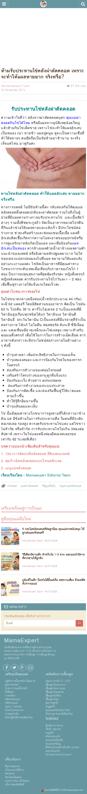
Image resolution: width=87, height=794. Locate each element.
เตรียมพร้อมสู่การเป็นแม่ (21, 508)
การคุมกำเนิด (12, 714)
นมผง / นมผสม (13, 706)
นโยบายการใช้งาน (14, 770)
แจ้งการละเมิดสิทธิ (14, 784)
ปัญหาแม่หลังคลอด (70, 486)
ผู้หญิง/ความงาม (54, 725)
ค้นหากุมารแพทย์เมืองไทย (59, 714)
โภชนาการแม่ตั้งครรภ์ (16, 688)
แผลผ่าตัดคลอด (29, 486)
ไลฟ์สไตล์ (52, 718)
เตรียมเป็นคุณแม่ (16, 674)
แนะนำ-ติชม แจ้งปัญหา (17, 781)
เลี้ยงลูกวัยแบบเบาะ (56, 685)
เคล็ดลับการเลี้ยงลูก (59, 674)
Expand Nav (4, 4)
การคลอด (10, 695)
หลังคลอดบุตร (12, 699)
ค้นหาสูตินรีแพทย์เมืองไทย (19, 717)
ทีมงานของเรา (12, 766)
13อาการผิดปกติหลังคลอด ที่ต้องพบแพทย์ (37, 453)
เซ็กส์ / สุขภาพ (53, 729)
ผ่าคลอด (12, 486)
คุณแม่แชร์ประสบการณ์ (58, 710)
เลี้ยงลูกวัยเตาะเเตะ (55, 688)
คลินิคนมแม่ (11, 703)
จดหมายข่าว (17, 607)
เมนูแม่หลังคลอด (18, 467)
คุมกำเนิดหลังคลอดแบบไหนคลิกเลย (33, 460)
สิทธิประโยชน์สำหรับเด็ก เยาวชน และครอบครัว (62, 749)
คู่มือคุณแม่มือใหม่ (16, 519)
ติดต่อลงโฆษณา (13, 777)
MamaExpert (43, 4)
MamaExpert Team (18, 86)
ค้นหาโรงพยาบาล (14, 710)
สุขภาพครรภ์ (11, 685)
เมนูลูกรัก (50, 706)
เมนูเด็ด (50, 733)
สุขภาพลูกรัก (52, 703)
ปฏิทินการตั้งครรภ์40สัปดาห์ (20, 681)
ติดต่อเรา (10, 773)
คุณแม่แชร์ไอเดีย (54, 740)
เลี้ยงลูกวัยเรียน (53, 695)
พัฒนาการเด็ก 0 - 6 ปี (58, 681)
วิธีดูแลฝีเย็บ (49, 486)
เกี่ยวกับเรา (13, 759)
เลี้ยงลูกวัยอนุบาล (55, 692)
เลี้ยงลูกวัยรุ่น (52, 699)
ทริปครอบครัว (53, 736)
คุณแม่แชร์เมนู (53, 744)
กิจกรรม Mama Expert (58, 754)
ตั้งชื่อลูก (9, 692)
